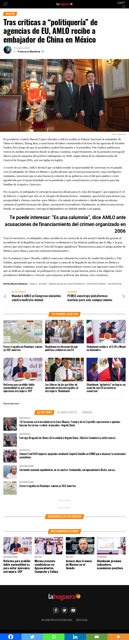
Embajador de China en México (67, 284)
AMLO (34, 284)
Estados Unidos (97, 284)
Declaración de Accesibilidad (56, 620)
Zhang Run (115, 284)
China (43, 284)
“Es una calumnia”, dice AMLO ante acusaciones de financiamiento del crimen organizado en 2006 (65, 224)
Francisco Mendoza (29, 51)
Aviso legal (82, 620)
